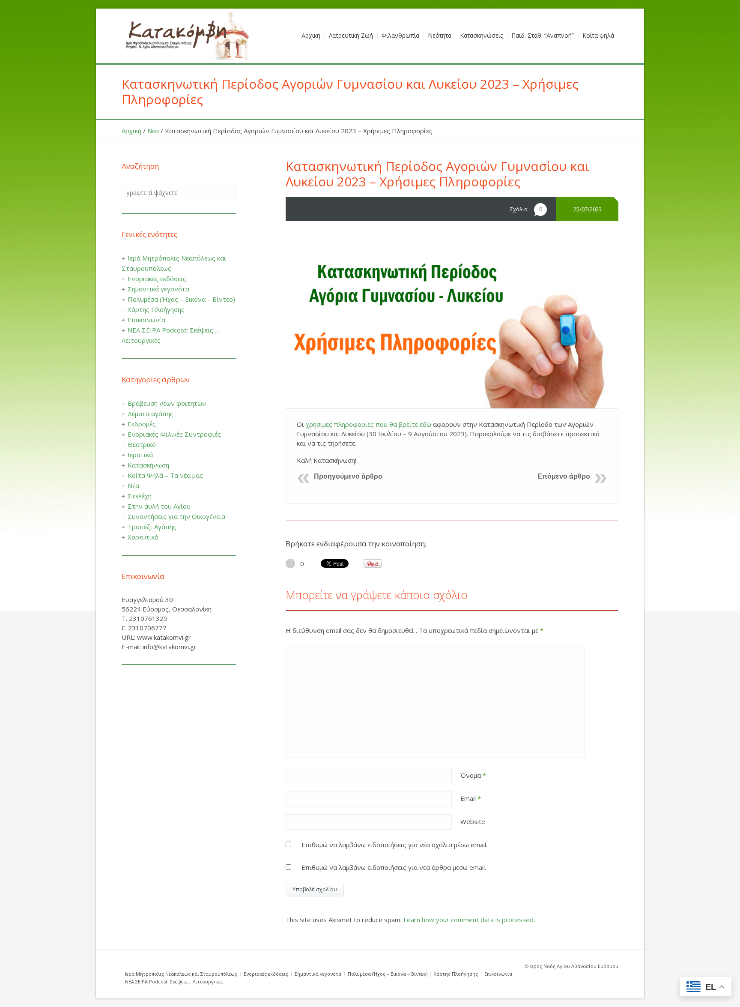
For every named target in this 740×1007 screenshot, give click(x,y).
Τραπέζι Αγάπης (152, 526)
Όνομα (473, 775)
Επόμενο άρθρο (563, 476)
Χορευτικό (143, 537)
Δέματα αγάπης (150, 413)
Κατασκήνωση (148, 465)
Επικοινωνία (146, 319)
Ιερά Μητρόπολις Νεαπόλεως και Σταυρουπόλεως (181, 974)
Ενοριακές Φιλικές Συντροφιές (174, 434)
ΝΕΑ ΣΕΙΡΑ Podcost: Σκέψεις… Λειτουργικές (174, 981)
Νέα (153, 130)
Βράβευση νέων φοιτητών (167, 403)
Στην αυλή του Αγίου (159, 506)
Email (470, 798)
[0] (290, 563)
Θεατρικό (142, 444)
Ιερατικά (140, 454)
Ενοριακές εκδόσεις (157, 278)
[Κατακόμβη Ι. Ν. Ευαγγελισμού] (186, 36)
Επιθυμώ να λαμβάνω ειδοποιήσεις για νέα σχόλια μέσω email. (394, 844)
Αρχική (131, 130)
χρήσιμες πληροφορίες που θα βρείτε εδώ (368, 424)
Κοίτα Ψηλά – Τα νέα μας (165, 475)
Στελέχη (140, 496)
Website (472, 821)
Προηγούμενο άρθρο (348, 476)
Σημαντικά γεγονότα (158, 289)
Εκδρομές (142, 424)
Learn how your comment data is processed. (469, 919)
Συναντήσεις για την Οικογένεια (176, 516)
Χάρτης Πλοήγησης (156, 309)
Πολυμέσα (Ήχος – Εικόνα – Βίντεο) (181, 299)
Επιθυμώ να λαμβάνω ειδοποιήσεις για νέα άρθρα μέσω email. (393, 867)
